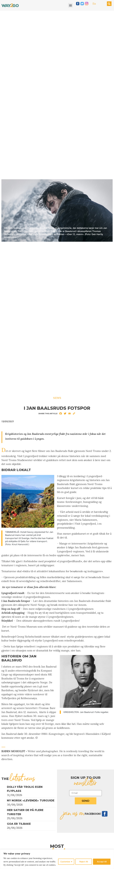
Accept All (101, 861)
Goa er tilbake (19, 823)
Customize (65, 861)
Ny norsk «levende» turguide (30, 800)
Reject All (83, 861)
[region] (57, 859)
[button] (70, 5)
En (94, 3)
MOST (57, 846)
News (57, 398)
